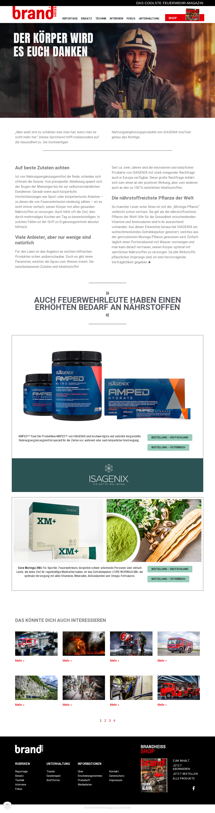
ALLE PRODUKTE (184, 778)
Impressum (115, 780)
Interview (116, 18)
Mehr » (20, 660)
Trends (51, 771)
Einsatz (86, 18)
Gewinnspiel (53, 775)
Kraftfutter (53, 780)
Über (80, 771)
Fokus (131, 18)
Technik (100, 18)
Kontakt (114, 771)
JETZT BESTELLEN (185, 773)
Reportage (70, 18)
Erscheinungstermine (90, 775)
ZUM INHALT (181, 760)
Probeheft (84, 780)
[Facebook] (193, 788)
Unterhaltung (149, 18)
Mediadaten (85, 784)
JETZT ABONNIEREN (181, 767)
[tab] (101, 720)
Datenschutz (116, 775)
